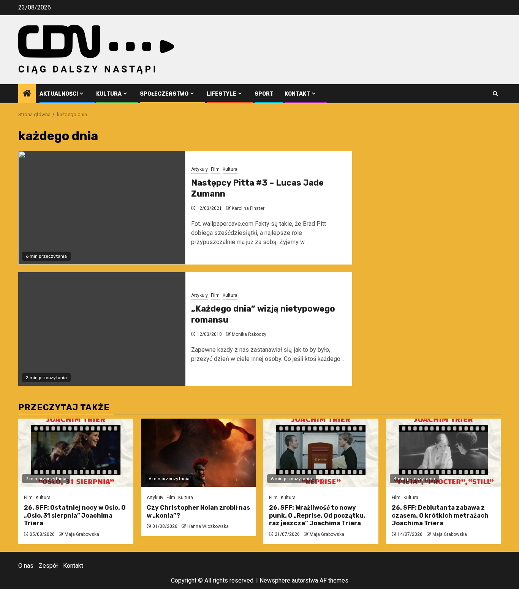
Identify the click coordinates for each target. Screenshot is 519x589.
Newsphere (275, 580)
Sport (264, 94)
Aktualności (59, 94)
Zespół (48, 565)
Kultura (109, 94)
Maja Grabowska (82, 534)
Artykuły (199, 169)
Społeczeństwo (164, 94)
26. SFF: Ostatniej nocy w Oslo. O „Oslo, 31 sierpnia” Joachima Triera (75, 515)
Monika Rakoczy (249, 334)
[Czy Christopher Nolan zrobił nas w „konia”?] (198, 453)
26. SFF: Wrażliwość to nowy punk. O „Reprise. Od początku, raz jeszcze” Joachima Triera (317, 515)
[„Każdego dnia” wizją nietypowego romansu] (101, 329)
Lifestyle (221, 94)
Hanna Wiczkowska (208, 526)
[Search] (495, 93)
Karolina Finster (248, 208)
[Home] (27, 94)
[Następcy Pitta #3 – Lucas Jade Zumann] (101, 208)
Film (215, 169)
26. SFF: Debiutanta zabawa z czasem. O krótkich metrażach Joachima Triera (440, 515)
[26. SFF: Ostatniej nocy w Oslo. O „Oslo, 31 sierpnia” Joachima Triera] (75, 453)
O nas (25, 565)
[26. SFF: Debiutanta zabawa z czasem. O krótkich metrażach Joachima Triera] (443, 453)
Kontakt (297, 94)
